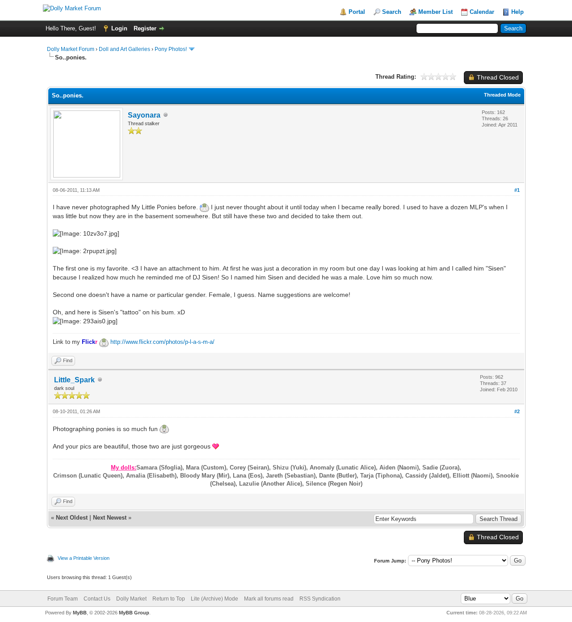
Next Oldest (72, 517)
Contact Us (97, 599)
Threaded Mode (502, 94)
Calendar (482, 11)
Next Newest (109, 517)
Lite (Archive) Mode (214, 599)
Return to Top (168, 599)
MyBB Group (134, 612)
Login (119, 28)
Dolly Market (131, 599)
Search (391, 11)
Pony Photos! (171, 49)
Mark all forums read (269, 599)
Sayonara (144, 115)
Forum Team (62, 599)
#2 (517, 411)
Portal (357, 11)
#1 (517, 190)
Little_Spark (74, 380)
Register (145, 28)
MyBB (80, 612)
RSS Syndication (320, 599)
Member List (435, 11)
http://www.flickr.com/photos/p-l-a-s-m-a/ (162, 342)
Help (517, 11)
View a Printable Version (83, 558)
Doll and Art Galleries (124, 49)
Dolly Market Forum (70, 49)
